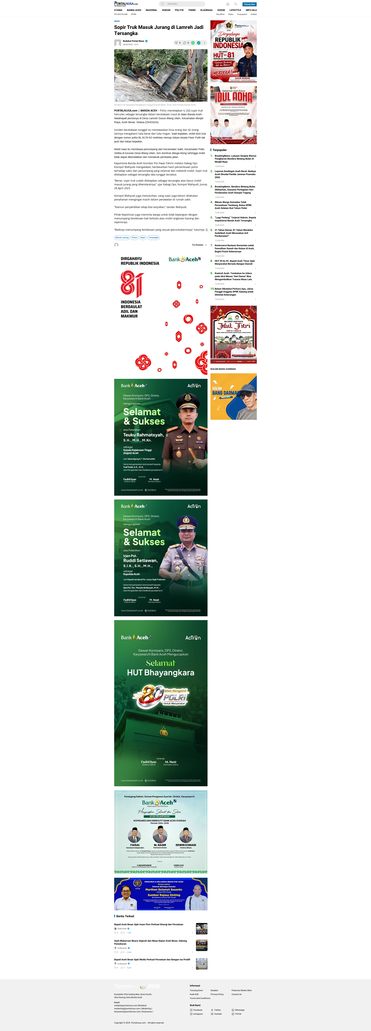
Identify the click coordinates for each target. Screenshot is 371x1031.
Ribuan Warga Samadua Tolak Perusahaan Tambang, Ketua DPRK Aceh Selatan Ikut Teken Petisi (233, 205)
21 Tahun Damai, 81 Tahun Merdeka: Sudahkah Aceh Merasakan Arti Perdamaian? (234, 233)
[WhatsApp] (193, 43)
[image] (202, 929)
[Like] (176, 43)
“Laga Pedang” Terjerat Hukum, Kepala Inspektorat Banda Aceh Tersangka (235, 219)
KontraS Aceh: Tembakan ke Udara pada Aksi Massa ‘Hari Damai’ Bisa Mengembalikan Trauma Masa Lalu (233, 276)
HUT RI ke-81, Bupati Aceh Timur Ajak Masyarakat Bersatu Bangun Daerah (235, 263)
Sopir (142, 237)
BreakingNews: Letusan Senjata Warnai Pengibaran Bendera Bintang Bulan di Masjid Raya (235, 158)
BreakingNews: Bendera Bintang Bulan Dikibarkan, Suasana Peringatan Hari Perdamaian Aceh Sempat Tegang (235, 189)
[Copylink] (198, 43)
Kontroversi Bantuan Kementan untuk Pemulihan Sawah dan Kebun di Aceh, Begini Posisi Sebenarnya (234, 248)
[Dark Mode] (236, 4)
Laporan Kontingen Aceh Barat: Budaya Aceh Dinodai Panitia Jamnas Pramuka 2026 (235, 174)
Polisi (134, 237)
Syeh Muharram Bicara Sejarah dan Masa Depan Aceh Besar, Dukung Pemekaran (150, 942)
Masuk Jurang (122, 237)
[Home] (228, 4)
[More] (204, 43)
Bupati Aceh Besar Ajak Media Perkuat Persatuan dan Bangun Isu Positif (152, 959)
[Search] (162, 3)
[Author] (117, 42)
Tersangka (153, 237)
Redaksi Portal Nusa (133, 41)
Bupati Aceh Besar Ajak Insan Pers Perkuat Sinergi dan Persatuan (148, 924)
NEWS (117, 21)
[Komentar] (184, 43)
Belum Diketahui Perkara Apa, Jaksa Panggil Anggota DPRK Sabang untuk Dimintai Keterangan (234, 291)
